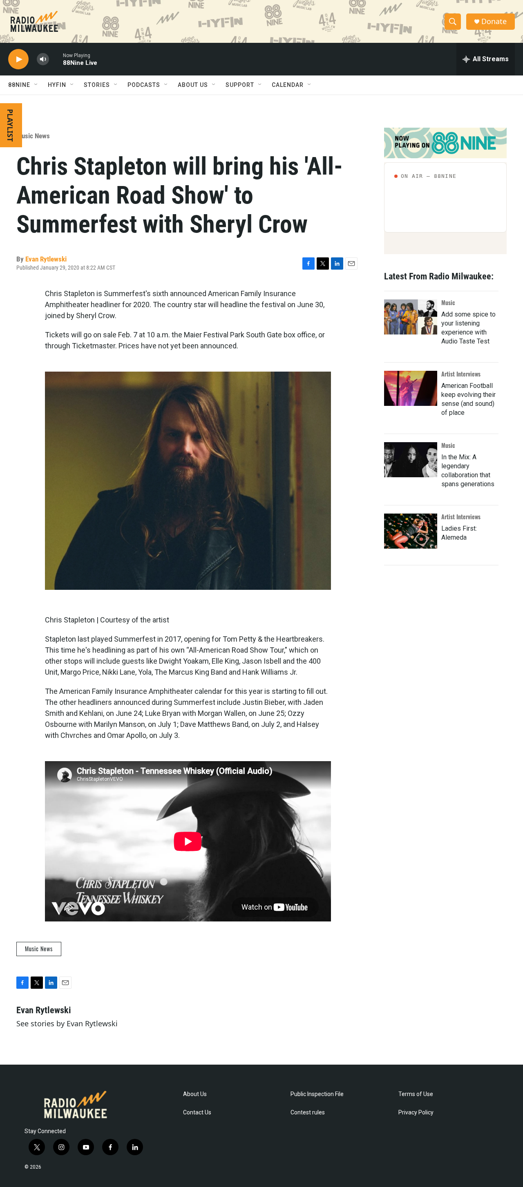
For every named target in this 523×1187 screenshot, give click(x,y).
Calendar (288, 85)
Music (448, 302)
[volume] (43, 59)
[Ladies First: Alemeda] (410, 531)
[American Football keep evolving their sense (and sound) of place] (410, 388)
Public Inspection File (317, 1094)
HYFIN (57, 85)
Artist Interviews (461, 374)
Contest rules (308, 1112)
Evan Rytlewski (46, 259)
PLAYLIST (10, 125)
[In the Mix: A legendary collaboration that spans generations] (410, 459)
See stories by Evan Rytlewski (67, 1023)
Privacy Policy (416, 1112)
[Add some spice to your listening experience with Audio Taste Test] (410, 316)
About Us (195, 1094)
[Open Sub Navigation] (36, 85)
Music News (33, 136)
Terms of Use (415, 1094)
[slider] (56, 59)
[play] (18, 59)
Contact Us (197, 1112)
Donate (494, 21)
